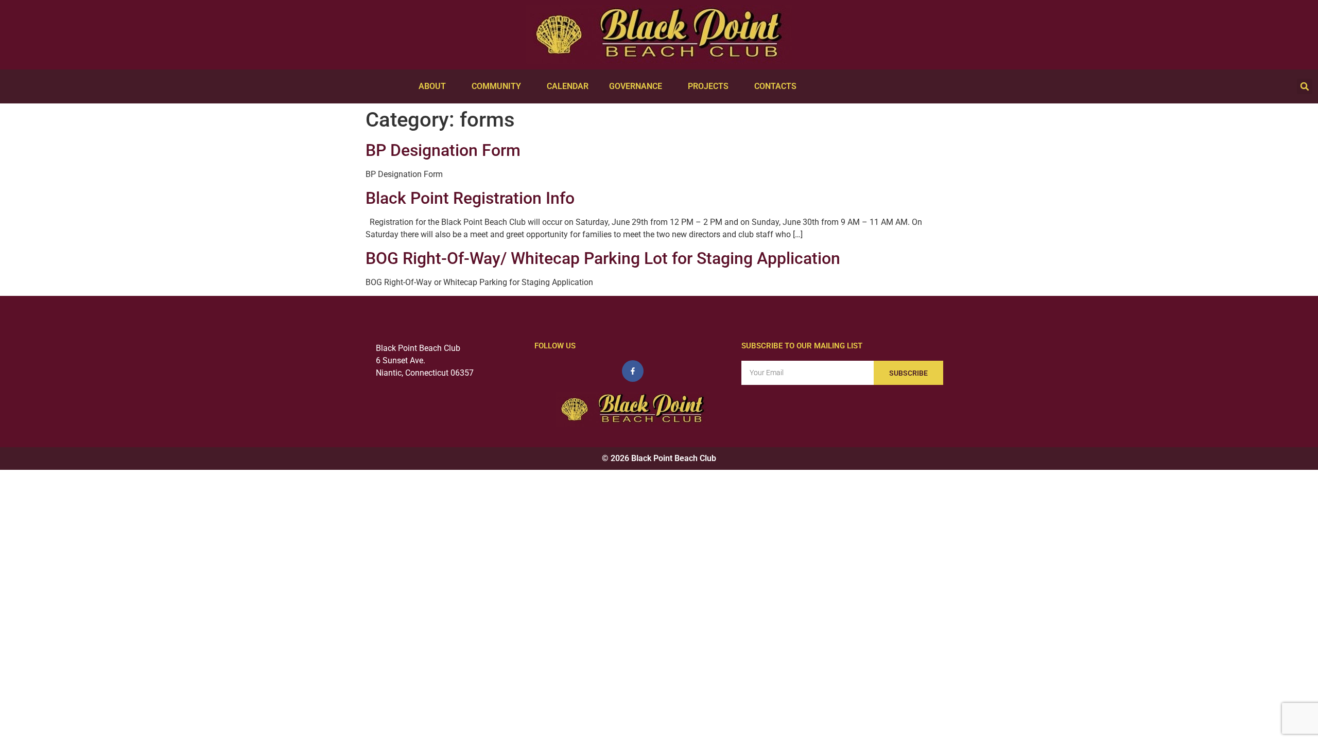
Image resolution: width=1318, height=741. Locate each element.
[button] (1304, 86)
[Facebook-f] (633, 371)
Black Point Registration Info (470, 198)
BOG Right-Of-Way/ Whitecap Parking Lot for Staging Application (603, 258)
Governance (635, 86)
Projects (708, 86)
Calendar (567, 86)
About (432, 86)
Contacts (775, 86)
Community (496, 86)
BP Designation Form (443, 150)
